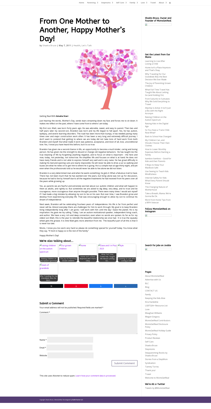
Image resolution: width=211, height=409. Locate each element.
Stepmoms (106, 3)
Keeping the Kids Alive (155, 298)
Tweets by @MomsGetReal (157, 388)
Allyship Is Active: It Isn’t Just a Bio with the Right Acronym (158, 111)
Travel (153, 3)
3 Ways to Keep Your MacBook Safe (154, 166)
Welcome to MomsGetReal (157, 377)
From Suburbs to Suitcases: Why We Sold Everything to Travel (157, 101)
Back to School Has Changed (158, 136)
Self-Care (120, 3)
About (161, 3)
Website (43, 355)
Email (43, 347)
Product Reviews (152, 338)
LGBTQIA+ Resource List (156, 305)
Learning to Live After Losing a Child (155, 62)
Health (77, 45)
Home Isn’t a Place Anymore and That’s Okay (158, 69)
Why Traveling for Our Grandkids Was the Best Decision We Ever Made (156, 77)
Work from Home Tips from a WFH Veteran (158, 201)
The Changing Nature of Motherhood (156, 188)
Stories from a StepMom (156, 359)
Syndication (150, 363)
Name (43, 340)
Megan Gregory (152, 316)
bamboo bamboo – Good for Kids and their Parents (158, 160)
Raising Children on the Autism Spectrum (155, 118)
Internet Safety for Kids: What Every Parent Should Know (157, 180)
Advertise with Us (153, 279)
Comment (45, 312)
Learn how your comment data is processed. (95, 375)
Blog (147, 287)
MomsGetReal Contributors (157, 320)
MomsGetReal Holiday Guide (158, 330)
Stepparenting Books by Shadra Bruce (156, 354)
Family (132, 3)
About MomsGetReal (154, 276)
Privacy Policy (151, 334)
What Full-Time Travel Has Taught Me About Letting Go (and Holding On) (157, 92)
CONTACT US (151, 290)
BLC (147, 283)
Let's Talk (87, 45)
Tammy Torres (152, 366)
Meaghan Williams (153, 313)
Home (81, 3)
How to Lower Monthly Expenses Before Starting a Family (157, 152)
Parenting (91, 3)
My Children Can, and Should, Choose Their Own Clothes (157, 143)
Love (143, 3)
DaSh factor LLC (77, 400)
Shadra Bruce (49, 45)
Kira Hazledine (151, 302)
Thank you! (150, 370)
